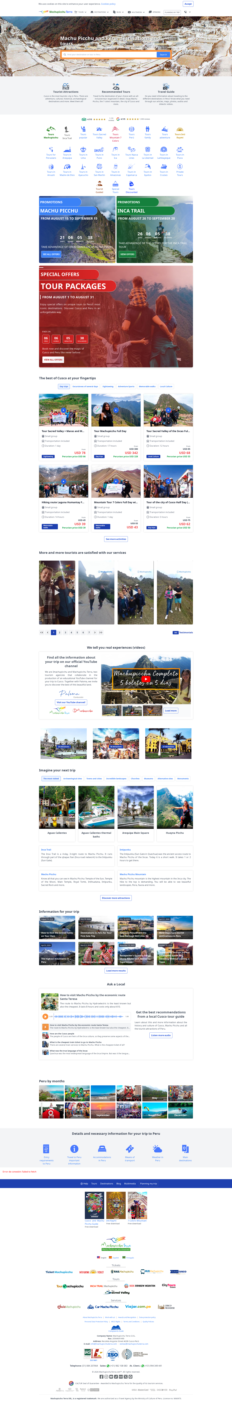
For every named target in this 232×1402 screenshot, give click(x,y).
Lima (168, 743)
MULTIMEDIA (137, 12)
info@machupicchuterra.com (104, 1344)
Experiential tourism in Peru (96, 953)
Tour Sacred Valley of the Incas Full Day (168, 427)
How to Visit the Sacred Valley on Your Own (57, 927)
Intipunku (155, 856)
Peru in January (51, 1093)
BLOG (119, 12)
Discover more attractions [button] (116, 898)
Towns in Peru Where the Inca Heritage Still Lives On (136, 927)
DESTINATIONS (100, 12)
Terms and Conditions (131, 1321)
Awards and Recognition (127, 1317)
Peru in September (103, 1110)
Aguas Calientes (57, 814)
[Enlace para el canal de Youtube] (111, 1377)
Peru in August (77, 1110)
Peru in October (129, 1110)
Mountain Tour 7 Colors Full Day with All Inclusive (116, 498)
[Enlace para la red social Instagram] (106, 1377)
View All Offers (53, 359)
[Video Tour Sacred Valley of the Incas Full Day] (168, 410)
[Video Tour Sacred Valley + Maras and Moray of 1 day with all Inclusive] (63, 410)
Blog (118, 1183)
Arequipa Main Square (136, 814)
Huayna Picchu (175, 814)
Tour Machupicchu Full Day (116, 427)
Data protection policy (147, 1317)
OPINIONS (156, 12)
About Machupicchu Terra (92, 1317)
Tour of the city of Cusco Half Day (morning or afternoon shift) (168, 498)
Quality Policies (148, 1321)
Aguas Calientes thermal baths (96, 814)
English (104, 1258)
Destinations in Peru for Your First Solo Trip (96, 927)
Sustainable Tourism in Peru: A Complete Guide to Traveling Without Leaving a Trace (175, 953)
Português (130, 1258)
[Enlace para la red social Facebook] (101, 1377)
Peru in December (180, 1110)
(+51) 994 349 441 (153, 1365)
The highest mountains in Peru (57, 953)
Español (115, 1258)
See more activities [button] (116, 539)
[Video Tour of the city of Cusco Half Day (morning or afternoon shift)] (168, 481)
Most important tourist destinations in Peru (175, 927)
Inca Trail (76, 856)
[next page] (95, 632)
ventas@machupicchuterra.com (134, 1344)
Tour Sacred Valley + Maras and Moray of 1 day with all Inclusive (63, 427)
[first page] (41, 632)
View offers (127, 254)
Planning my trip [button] (148, 1183)
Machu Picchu (76, 881)
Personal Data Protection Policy (96, 1321)
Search (163, 54)
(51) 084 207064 (90, 1365)
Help (85, 1183)
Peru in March (103, 1093)
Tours (94, 1183)
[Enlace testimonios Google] (130, 1377)
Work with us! (110, 1317)
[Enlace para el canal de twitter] (126, 1377)
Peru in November (154, 1110)
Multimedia (130, 1183)
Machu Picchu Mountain (155, 881)
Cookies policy (107, 3)
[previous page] (47, 632)
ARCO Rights (115, 1321)
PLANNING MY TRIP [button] (172, 12)
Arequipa (64, 743)
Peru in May (154, 1093)
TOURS (81, 12)
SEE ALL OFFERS (51, 254)
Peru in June (180, 1093)
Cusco (116, 743)
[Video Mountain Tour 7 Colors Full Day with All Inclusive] (116, 481)
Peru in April (129, 1093)
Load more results (116, 970)
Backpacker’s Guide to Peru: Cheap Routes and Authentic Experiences (136, 953)
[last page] (101, 632)
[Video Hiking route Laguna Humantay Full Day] (63, 481)
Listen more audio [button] (161, 1035)
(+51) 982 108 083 (118, 1365)
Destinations (106, 1183)
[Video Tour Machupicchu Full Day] (116, 410)
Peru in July (51, 1110)
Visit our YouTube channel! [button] (71, 702)
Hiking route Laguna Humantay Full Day (63, 498)
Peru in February (77, 1093)
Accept (188, 3)
